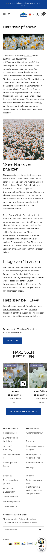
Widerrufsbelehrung (34, 434)
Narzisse (28, 55)
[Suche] (9, 14)
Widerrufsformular (34, 463)
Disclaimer (31, 441)
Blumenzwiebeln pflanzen (10, 482)
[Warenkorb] (42, 14)
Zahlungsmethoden (11, 456)
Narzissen (12, 291)
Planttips (12, 341)
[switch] (41, 549)
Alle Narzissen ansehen (23, 411)
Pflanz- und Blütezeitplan (9, 490)
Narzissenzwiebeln (11, 309)
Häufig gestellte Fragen (10, 464)
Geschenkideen (10, 506)
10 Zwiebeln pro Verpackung (15, 397)
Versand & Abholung (7, 448)
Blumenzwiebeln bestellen (10, 439)
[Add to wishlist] (24, 366)
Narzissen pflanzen (11, 502)
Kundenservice (10, 433)
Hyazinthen (22, 62)
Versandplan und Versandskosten (33, 456)
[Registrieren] (40, 529)
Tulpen (10, 62)
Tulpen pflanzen (10, 497)
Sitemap (30, 468)
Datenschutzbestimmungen (35, 448)
